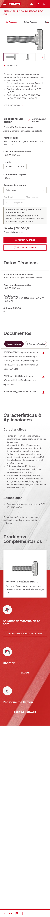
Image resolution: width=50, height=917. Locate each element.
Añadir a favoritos (26, 247)
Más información (11, 105)
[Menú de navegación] (5, 4)
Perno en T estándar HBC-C (22, 581)
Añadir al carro (26, 240)
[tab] (11, 22)
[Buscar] (44, 4)
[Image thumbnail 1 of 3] (11, 57)
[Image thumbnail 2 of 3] (28, 57)
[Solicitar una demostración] (11, 913)
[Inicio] (14, 3)
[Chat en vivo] (17, 913)
